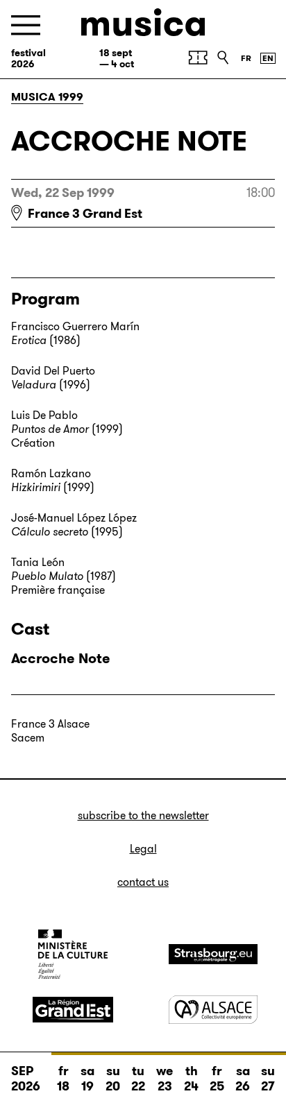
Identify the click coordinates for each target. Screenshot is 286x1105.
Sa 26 (242, 1078)
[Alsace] (213, 1009)
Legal (143, 849)
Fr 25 (217, 1078)
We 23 (164, 1078)
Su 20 (113, 1078)
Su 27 (268, 1078)
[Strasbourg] (213, 954)
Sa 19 (87, 1078)
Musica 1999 (47, 97)
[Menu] (25, 25)
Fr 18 (63, 1078)
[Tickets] (198, 58)
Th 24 (191, 1078)
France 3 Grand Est (85, 214)
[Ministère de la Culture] (73, 954)
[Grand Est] (73, 1010)
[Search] (223, 58)
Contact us (143, 882)
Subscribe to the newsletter (143, 815)
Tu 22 (138, 1078)
